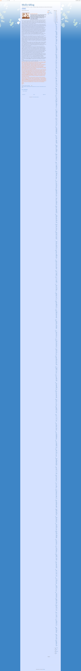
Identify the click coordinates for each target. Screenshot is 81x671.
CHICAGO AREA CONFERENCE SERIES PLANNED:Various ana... (56, 114)
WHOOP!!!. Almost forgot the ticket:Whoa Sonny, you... (56, 280)
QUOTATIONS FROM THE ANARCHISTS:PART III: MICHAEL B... (56, 40)
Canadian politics (34, 86)
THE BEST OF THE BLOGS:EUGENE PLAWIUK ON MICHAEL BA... (56, 49)
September (56, 651)
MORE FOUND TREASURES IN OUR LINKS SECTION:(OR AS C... (56, 175)
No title (56, 309)
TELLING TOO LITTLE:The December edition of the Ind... (56, 550)
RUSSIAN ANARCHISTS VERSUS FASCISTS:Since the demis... (56, 344)
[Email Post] (31, 85)
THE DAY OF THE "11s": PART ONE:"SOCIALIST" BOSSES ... (56, 444)
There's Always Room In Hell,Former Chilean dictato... (56, 615)
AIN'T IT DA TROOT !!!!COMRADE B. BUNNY (56, 273)
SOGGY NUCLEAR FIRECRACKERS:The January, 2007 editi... (56, 57)
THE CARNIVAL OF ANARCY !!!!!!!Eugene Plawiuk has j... (56, 288)
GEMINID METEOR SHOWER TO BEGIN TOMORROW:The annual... (56, 494)
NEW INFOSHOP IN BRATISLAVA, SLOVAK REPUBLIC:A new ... (56, 236)
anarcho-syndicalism (29, 86)
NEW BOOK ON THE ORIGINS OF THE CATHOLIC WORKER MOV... (56, 325)
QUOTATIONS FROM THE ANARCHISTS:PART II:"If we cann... (56, 105)
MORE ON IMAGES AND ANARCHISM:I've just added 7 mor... (56, 305)
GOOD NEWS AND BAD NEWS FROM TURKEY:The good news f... (56, 82)
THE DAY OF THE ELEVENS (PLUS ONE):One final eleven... (56, 427)
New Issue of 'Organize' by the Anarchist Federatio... (56, 581)
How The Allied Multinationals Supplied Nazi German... (56, 370)
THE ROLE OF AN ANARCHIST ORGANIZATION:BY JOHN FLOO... (56, 139)
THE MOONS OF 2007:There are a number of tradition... (56, 27)
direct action (37, 86)
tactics (22, 87)
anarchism (25, 86)
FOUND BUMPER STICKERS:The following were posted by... (56, 193)
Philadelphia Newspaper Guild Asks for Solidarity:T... (56, 643)
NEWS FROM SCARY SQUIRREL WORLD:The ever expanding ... (56, 166)
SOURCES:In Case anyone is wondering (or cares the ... (56, 352)
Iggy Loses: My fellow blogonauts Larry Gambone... (56, 595)
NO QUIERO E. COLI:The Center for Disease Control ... (56, 334)
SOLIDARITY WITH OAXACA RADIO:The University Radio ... (56, 512)
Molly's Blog (23, 8)
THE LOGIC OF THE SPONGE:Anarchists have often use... (56, 527)
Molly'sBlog (28, 4)
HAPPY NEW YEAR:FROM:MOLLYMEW (56, 33)
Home (34, 94)
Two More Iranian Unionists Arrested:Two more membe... (56, 573)
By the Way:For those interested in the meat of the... (56, 542)
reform (45, 86)
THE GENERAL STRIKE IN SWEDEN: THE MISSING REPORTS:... (56, 462)
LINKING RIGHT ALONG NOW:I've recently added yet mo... (56, 122)
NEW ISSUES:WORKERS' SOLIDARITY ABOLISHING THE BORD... (56, 218)
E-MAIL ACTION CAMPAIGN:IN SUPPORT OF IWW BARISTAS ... (56, 504)
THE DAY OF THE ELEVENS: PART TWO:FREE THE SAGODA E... (56, 436)
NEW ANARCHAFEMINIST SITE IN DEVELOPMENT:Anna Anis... (56, 149)
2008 (55, 19)
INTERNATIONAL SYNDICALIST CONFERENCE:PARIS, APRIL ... (56, 535)
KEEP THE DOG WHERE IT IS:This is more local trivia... (56, 410)
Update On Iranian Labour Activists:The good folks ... (56, 418)
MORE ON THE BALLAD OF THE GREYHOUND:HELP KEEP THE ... (56, 254)
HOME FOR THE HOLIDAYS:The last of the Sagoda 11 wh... (56, 91)
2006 (55, 21)
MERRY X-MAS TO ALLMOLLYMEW (56, 98)
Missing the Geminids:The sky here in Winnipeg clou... (56, 402)
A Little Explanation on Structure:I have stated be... (56, 637)
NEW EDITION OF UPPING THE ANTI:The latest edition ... (56, 395)
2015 (55, 11)
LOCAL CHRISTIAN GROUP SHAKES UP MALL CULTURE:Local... (56, 265)
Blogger (44, 669)
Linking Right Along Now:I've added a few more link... (56, 601)
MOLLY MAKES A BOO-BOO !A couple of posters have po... (56, 297)
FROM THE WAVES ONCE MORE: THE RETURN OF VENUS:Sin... (56, 361)
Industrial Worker (42, 86)
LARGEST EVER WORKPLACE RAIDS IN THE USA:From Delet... (56, 314)
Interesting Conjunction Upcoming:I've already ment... (56, 623)
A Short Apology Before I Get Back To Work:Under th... (56, 65)
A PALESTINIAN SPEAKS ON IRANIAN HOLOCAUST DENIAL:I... (56, 245)
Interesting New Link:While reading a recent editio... (56, 378)
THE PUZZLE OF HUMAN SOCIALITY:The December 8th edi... (56, 184)
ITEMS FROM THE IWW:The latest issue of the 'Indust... (56, 565)
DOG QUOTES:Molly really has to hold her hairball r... (56, 519)
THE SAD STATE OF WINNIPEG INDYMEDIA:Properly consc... (56, 131)
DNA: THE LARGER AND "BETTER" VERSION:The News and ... (56, 386)
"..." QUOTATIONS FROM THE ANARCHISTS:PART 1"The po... (56, 201)
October (56, 649)
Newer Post (23, 94)
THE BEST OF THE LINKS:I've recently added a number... (56, 73)
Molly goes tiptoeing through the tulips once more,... (56, 630)
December (56, 22)
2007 (55, 20)
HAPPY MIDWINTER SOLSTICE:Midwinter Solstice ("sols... (56, 158)
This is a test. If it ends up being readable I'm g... (56, 486)
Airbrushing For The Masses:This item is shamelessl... (56, 608)
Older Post (44, 94)
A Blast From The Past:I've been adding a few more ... (56, 478)
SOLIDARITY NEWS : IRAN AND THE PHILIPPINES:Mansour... (56, 210)
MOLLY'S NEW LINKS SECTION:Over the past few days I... (56, 453)
